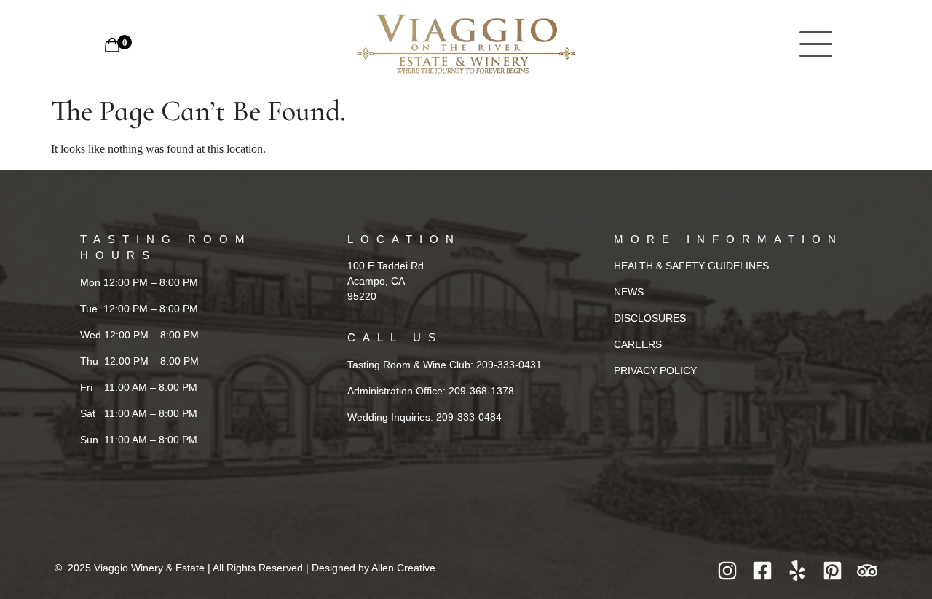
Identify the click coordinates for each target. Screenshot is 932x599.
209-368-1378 (481, 391)
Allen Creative (403, 568)
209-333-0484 (469, 417)
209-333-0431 (509, 364)
